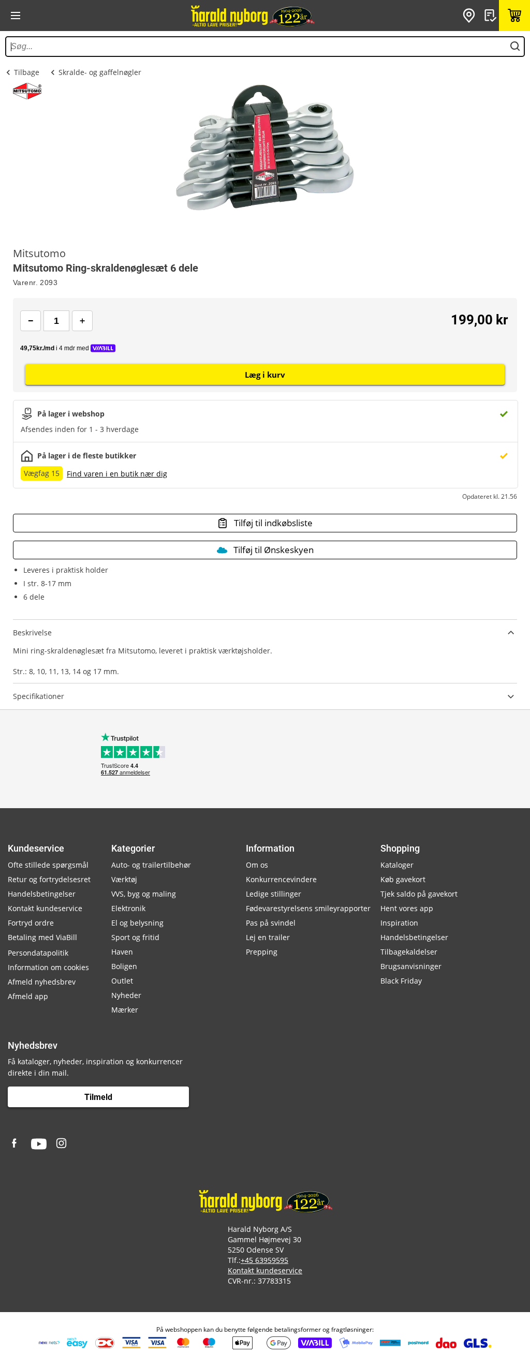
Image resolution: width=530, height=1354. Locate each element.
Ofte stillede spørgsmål (48, 865)
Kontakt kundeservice (45, 908)
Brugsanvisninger (410, 966)
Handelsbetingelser (42, 894)
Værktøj (124, 879)
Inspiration (399, 923)
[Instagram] (62, 1144)
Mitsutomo (39, 253)
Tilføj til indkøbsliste (273, 523)
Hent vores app (406, 908)
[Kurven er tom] (514, 15)
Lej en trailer (268, 937)
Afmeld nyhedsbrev (42, 982)
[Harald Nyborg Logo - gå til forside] (252, 15)
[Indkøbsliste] (491, 15)
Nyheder (126, 995)
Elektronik (128, 908)
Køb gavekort (402, 879)
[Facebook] (15, 1144)
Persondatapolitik (38, 953)
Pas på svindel (271, 923)
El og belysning (137, 923)
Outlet (122, 981)
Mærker (124, 1010)
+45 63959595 (264, 1260)
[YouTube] (39, 1144)
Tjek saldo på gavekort (419, 894)
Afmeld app (28, 996)
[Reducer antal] (30, 320)
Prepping (261, 952)
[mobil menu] (15, 15)
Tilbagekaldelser (408, 952)
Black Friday (401, 981)
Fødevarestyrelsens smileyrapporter (308, 908)
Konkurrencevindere (281, 879)
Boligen (124, 966)
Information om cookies (48, 967)
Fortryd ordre (31, 923)
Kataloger (397, 865)
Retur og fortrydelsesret (49, 879)
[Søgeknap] (515, 46)
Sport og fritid (135, 937)
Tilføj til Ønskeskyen (273, 550)
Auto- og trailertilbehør (151, 865)
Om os (257, 865)
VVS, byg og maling (143, 894)
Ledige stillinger (273, 894)
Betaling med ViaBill (42, 937)
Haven (122, 952)
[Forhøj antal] (82, 320)
